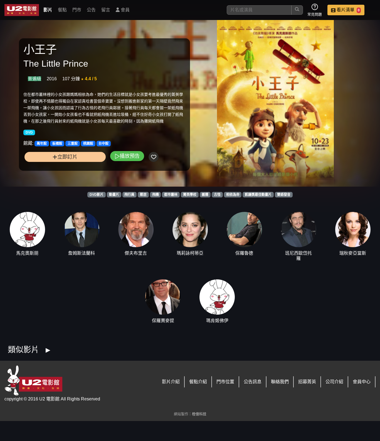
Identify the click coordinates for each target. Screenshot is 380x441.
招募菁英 (307, 381)
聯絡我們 (280, 381)
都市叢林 (170, 195)
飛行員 (129, 195)
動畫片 (114, 195)
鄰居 (143, 195)
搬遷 (205, 195)
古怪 (217, 195)
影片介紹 (171, 381)
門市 (76, 9)
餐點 (62, 9)
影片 (47, 9)
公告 (91, 9)
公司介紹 (334, 381)
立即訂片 (67, 157)
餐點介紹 (198, 381)
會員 (125, 9)
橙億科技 (199, 414)
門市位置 (225, 381)
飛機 (155, 195)
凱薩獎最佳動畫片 (258, 195)
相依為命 (233, 195)
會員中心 (362, 381)
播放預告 (130, 156)
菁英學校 (189, 195)
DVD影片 (96, 195)
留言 (105, 9)
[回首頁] (21, 10)
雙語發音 (283, 195)
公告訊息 (252, 381)
